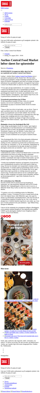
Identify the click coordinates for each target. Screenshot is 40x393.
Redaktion (10, 68)
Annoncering (8, 385)
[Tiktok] (2, 219)
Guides (6, 16)
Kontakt (6, 386)
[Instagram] (4, 216)
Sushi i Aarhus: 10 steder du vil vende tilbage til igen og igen (20, 330)
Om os (6, 381)
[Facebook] (2, 216)
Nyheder (7, 54)
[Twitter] (7, 216)
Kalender (7, 21)
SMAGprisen (5, 8)
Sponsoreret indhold (10, 388)
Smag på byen (8, 19)
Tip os (6, 14)
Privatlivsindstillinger (10, 383)
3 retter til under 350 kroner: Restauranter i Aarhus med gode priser (21, 299)
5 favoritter (7, 18)
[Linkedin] (9, 216)
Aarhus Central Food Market (24, 76)
